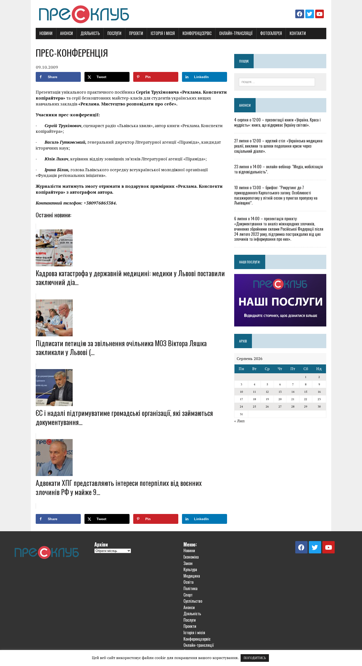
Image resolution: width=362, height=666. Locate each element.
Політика (190, 588)
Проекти (136, 33)
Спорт (188, 595)
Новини (45, 33)
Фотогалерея (271, 33)
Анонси (66, 33)
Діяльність (90, 33)
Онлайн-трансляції (236, 33)
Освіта (188, 582)
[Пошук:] (277, 81)
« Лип (239, 421)
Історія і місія (163, 33)
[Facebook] (299, 14)
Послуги (114, 33)
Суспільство (192, 601)
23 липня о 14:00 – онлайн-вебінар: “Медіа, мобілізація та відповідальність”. (278, 169)
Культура (190, 569)
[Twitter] (309, 14)
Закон (188, 563)
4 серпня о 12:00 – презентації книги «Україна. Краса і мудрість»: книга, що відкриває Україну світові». (277, 122)
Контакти (298, 33)
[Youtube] (319, 14)
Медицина (191, 576)
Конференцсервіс (197, 33)
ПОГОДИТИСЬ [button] (255, 658)
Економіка (191, 557)
